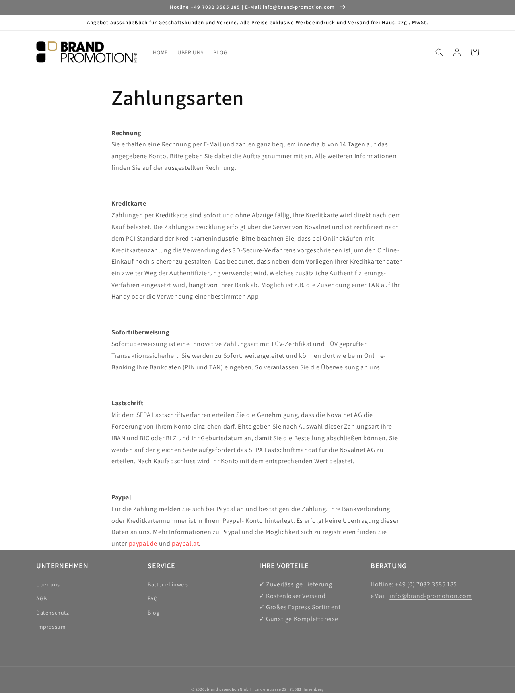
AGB (41, 598)
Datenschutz (52, 612)
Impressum (51, 626)
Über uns (48, 584)
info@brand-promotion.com (430, 596)
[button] (439, 52)
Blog (153, 612)
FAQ (153, 598)
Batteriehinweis (168, 584)
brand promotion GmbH (229, 689)
